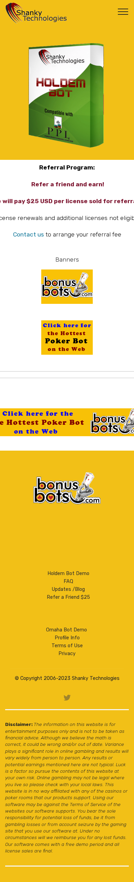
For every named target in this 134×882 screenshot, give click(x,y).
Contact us (28, 234)
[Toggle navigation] (123, 11)
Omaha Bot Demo (66, 630)
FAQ (68, 581)
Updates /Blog (68, 589)
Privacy (67, 654)
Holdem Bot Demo (68, 573)
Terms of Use (67, 646)
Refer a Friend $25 (68, 597)
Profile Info (67, 638)
